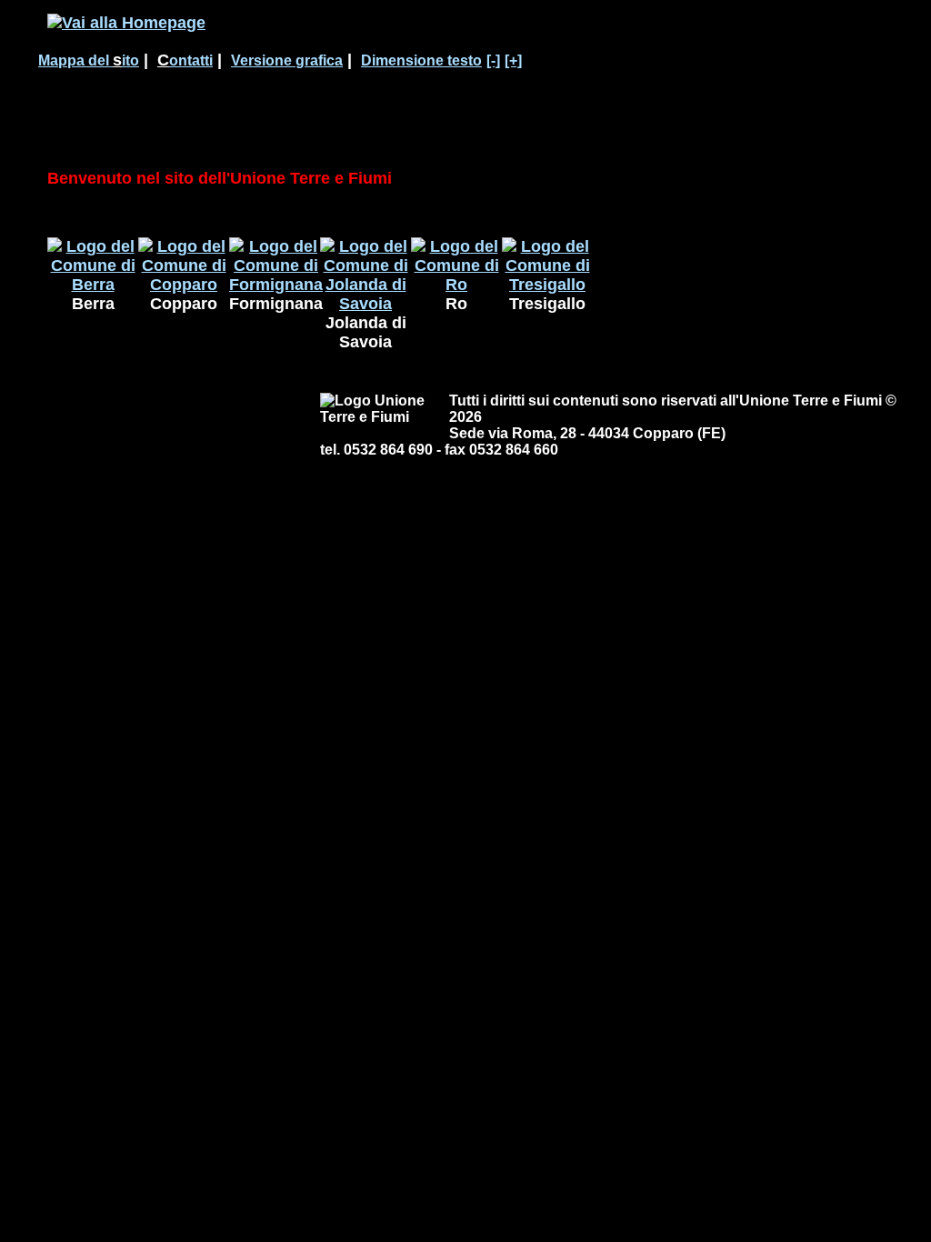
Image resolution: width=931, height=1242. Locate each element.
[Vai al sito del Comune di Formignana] (276, 284)
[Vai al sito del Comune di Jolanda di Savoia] (365, 304)
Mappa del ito (88, 60)
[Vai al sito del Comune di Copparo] (183, 284)
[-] (493, 60)
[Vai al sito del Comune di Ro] (456, 284)
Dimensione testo (421, 60)
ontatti (185, 60)
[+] (513, 60)
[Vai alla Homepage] (126, 23)
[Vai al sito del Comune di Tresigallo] (547, 284)
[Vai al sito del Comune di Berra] (92, 284)
